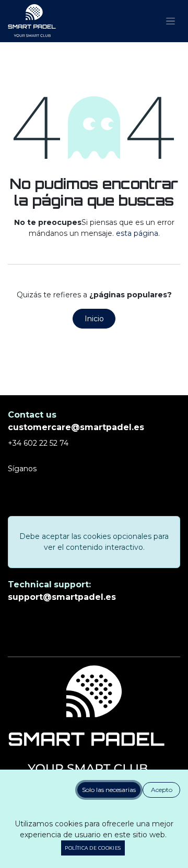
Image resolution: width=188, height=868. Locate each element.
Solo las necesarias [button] (109, 790)
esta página (137, 233)
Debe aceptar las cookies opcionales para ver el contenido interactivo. (94, 542)
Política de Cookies (93, 848)
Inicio (94, 318)
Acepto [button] (161, 790)
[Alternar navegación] (170, 21)
